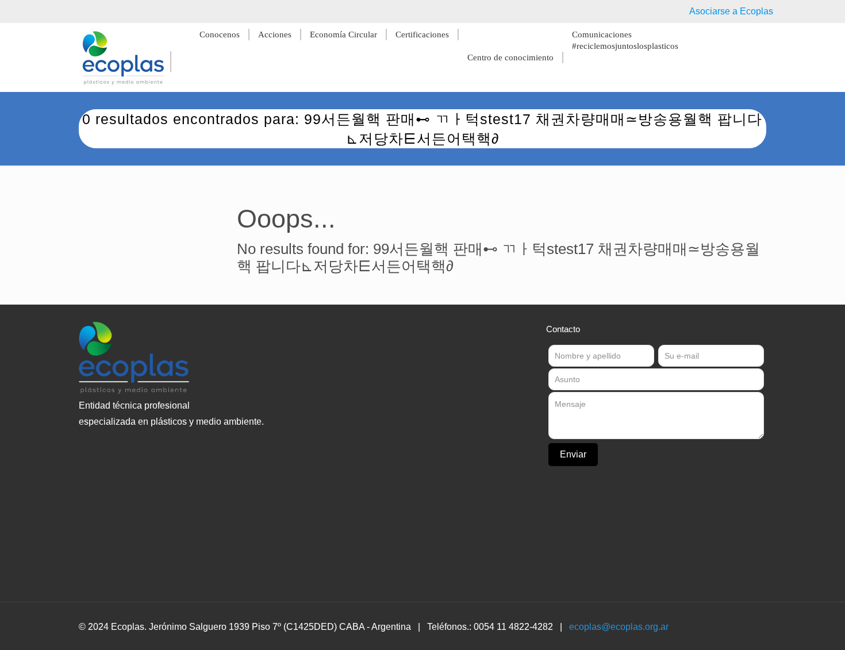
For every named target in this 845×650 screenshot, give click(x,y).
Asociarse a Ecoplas (731, 11)
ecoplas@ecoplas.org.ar (619, 627)
